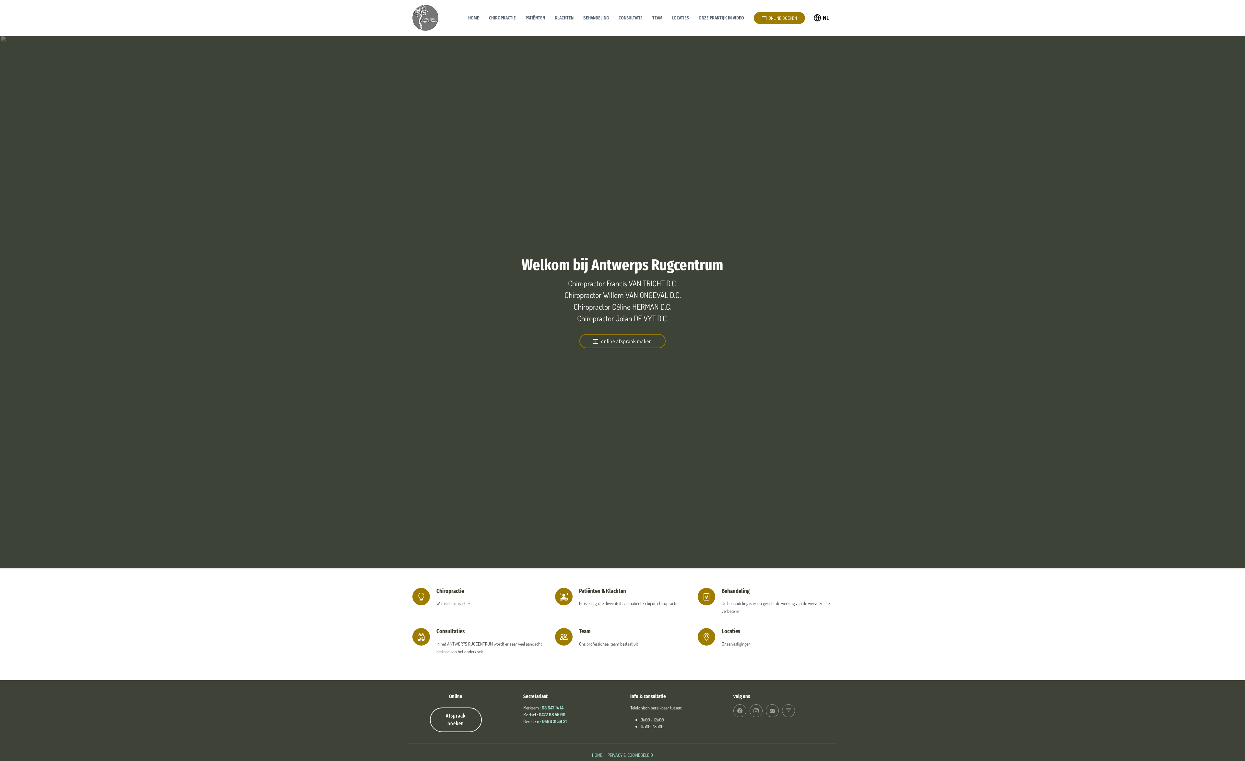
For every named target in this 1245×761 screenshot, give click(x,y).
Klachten (564, 18)
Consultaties (450, 631)
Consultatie (631, 18)
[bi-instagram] (756, 710)
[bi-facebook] (739, 710)
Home (473, 18)
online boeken (781, 18)
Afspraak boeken (456, 720)
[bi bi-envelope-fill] (772, 710)
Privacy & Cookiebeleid (630, 755)
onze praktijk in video (721, 18)
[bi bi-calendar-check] (788, 710)
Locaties (680, 18)
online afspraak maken (625, 341)
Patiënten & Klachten (602, 591)
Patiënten (535, 18)
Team (657, 18)
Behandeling (596, 18)
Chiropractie (502, 18)
